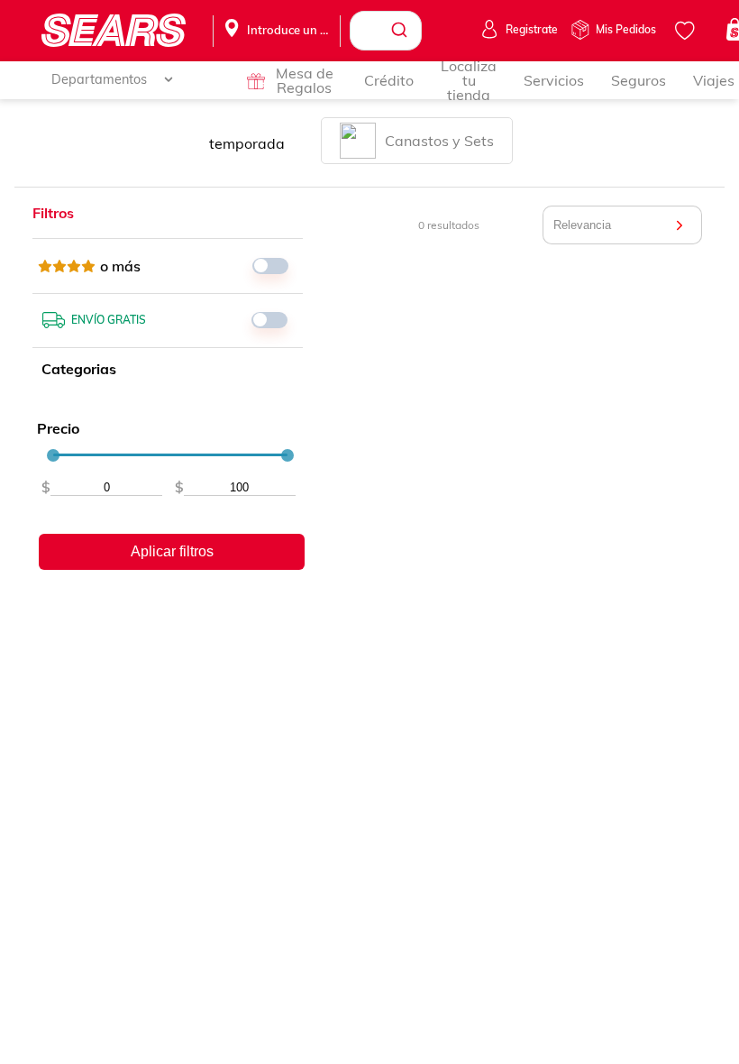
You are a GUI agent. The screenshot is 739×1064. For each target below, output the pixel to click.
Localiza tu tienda (469, 80)
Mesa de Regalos (304, 80)
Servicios (554, 80)
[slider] (53, 455)
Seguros (638, 80)
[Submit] (401, 31)
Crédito (389, 80)
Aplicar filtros (172, 551)
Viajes (713, 80)
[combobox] (386, 30)
